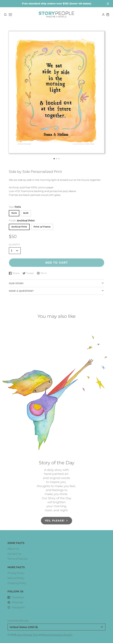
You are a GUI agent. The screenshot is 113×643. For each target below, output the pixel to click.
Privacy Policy (16, 573)
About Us (13, 548)
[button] (54, 158)
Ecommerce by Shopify (58, 634)
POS (35, 634)
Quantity (14, 244)
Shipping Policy (17, 583)
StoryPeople (24, 634)
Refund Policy (16, 578)
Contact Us (14, 553)
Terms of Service (18, 558)
